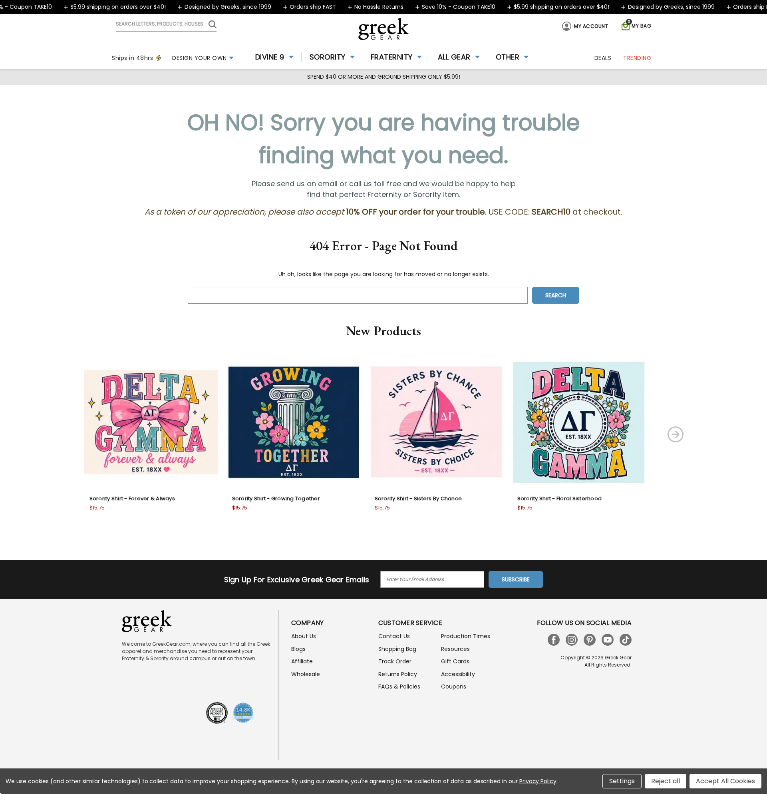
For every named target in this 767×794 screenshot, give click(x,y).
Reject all (665, 781)
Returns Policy (397, 674)
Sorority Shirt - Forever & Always (132, 498)
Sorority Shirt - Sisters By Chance (418, 498)
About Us (303, 636)
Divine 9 (269, 57)
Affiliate (302, 661)
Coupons (453, 687)
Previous (53, 434)
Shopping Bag (397, 649)
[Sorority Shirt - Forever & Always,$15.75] (151, 422)
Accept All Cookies (725, 781)
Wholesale (305, 674)
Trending (637, 58)
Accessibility (458, 674)
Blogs (298, 649)
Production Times (465, 636)
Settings (622, 781)
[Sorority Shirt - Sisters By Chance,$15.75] (436, 422)
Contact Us (394, 636)
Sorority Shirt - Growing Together (276, 498)
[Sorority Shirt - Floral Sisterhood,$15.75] (579, 422)
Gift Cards (455, 661)
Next (676, 434)
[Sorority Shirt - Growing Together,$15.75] (293, 422)
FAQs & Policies (399, 687)
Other (508, 57)
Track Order (394, 661)
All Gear (454, 57)
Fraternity (392, 57)
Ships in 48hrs (132, 58)
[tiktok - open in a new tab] (626, 640)
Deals (603, 58)
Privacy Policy (537, 781)
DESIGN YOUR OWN (199, 58)
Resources (455, 649)
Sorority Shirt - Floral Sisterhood (559, 498)
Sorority (328, 57)
